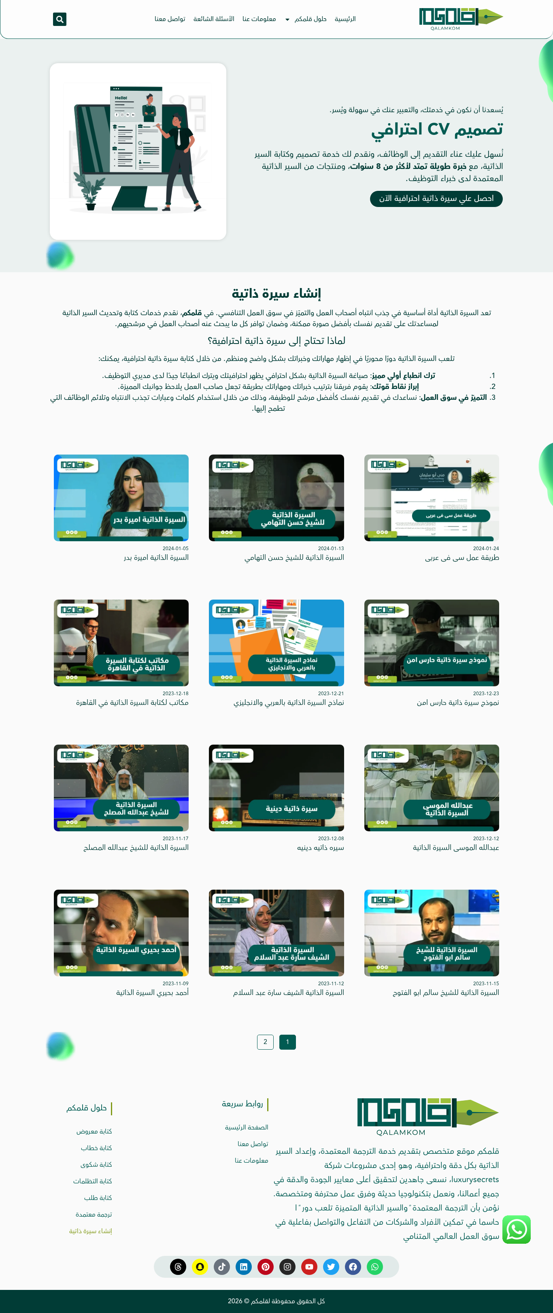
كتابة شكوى (96, 1165)
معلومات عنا (259, 19)
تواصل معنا (170, 19)
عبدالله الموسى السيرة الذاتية (456, 847)
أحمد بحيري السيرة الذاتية (152, 992)
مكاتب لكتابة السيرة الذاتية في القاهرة (132, 702)
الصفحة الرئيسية (246, 1127)
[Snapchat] (200, 1267)
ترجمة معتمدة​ (94, 1214)
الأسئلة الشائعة (214, 19)
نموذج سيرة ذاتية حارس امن (458, 702)
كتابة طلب (98, 1198)
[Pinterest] (265, 1267)
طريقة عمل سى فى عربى (462, 557)
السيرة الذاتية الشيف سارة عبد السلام (288, 992)
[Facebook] (353, 1267)
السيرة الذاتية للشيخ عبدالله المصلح (136, 847)
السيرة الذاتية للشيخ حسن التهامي (294, 557)
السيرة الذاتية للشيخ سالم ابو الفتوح (446, 992)
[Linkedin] (244, 1267)
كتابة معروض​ (94, 1131)
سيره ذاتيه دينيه (320, 847)
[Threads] (178, 1267)
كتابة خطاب (96, 1148)
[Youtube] (309, 1267)
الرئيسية (345, 19)
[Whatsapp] (375, 1267)
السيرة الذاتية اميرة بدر (156, 557)
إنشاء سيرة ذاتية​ (90, 1231)
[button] (59, 19)
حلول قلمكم (311, 19)
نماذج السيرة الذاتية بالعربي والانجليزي (289, 702)
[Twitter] (331, 1267)
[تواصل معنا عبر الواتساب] (516, 1242)
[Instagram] (287, 1267)
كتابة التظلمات (92, 1181)
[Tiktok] (222, 1267)
